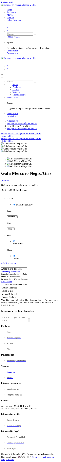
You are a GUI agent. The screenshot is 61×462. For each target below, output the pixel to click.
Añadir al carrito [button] (8, 263)
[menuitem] (9, 10)
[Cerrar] (2, 77)
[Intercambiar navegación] (2, 74)
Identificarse (12, 50)
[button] (21, 133)
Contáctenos (12, 53)
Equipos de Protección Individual (22, 123)
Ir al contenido (7, 2)
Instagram (11, 372)
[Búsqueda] (35, 34)
